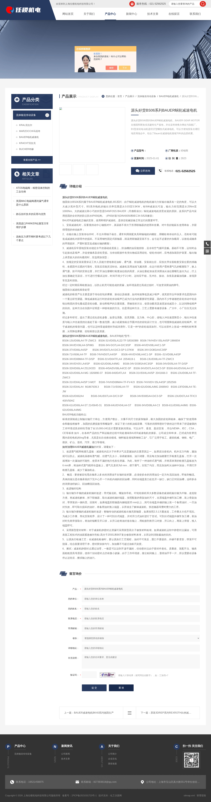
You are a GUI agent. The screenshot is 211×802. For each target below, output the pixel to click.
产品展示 (129, 96)
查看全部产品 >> (32, 160)
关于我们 (89, 13)
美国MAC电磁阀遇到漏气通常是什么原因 (32, 203)
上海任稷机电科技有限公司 (79, 3)
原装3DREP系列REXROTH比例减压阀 (172, 712)
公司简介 (112, 754)
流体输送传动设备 (26, 115)
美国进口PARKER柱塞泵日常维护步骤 (32, 225)
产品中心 (110, 13)
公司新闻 (65, 754)
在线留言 (174, 13)
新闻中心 (131, 13)
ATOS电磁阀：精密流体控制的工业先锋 (33, 190)
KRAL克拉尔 (25, 125)
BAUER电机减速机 (29, 137)
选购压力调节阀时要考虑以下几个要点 (33, 238)
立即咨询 (145, 170)
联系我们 (195, 13)
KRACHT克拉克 (27, 143)
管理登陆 (201, 795)
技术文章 (152, 13)
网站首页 (68, 13)
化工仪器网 (116, 795)
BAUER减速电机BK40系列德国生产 (94, 712)
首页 (119, 96)
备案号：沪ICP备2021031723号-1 (79, 795)
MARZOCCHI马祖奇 (29, 131)
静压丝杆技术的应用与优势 (31, 214)
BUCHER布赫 (26, 149)
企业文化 (112, 758)
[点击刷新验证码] (107, 675)
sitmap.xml (189, 795)
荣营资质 (112, 763)
